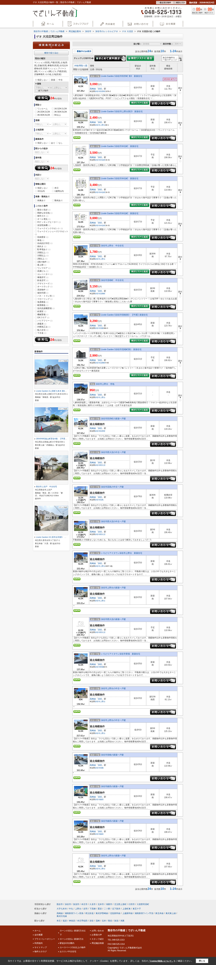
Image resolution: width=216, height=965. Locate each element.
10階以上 (42, 255)
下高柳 (92, 908)
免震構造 (42, 302)
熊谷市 (60, 904)
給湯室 (41, 311)
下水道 (41, 333)
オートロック (44, 286)
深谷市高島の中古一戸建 (112, 487)
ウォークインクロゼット (50, 228)
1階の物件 (43, 262)
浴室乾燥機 (43, 225)
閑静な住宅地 (44, 213)
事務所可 (42, 277)
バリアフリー (44, 320)
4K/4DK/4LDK (43, 115)
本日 (56, 188)
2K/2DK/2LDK (43, 112)
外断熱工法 (43, 327)
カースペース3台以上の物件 (73, 947)
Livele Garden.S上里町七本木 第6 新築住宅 (55, 391)
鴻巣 (122, 920)
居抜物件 (42, 289)
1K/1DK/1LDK (60, 108)
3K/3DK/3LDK (60, 112)
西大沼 (102, 465)
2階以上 (42, 259)
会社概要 (38, 935)
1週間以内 (59, 191)
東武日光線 (62, 916)
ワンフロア (43, 268)
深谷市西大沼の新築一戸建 (113, 619)
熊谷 (110, 920)
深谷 (100, 89)
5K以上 (57, 115)
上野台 (102, 125)
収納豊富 (42, 237)
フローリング (44, 299)
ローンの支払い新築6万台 (71, 939)
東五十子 (137, 908)
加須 (116, 920)
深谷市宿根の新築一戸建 (112, 755)
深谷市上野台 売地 (105, 384)
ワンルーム (42, 108)
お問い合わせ (98, 930)
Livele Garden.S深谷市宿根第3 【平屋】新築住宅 (124, 315)
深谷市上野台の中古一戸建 (113, 688)
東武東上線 (171, 913)
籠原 (65, 920)
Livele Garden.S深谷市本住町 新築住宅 (119, 146)
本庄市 (84, 904)
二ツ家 (107, 908)
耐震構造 (42, 305)
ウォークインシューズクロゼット (51, 232)
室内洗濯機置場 (45, 308)
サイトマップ (40, 947)
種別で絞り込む (51, 53)
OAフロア (43, 317)
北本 (104, 920)
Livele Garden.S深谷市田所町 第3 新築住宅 (121, 76)
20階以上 (42, 252)
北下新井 (116, 908)
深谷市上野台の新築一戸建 (113, 587)
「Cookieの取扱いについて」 (160, 961)
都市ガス (42, 216)
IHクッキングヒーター (49, 222)
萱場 (102, 667)
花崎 (98, 920)
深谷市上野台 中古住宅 (112, 245)
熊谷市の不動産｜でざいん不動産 (127, 930)
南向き (41, 246)
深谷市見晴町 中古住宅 (112, 280)
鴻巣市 (109, 904)
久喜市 (92, 904)
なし (61, 143)
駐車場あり (43, 249)
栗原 (100, 908)
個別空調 (42, 293)
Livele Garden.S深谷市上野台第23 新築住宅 (122, 111)
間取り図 (83, 65)
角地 (40, 240)
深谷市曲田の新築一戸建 (112, 786)
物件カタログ (40, 951)
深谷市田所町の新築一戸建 (113, 418)
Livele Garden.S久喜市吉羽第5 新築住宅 (54, 537)
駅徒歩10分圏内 (67, 943)
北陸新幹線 (115, 913)
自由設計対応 (44, 243)
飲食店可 (42, 280)
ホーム (37, 930)
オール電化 (43, 219)
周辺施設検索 (98, 943)
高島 (102, 500)
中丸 (71, 908)
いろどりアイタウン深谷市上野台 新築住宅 (121, 553)
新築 (53, 80)
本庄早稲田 (82, 920)
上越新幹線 (127, 913)
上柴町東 (126, 908)
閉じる (202, 961)
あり (53, 143)
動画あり (59, 200)
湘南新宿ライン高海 (74, 913)
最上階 (41, 265)
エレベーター (44, 274)
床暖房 (41, 324)
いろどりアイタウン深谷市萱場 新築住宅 (120, 654)
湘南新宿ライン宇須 (144, 913)
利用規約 (38, 943)
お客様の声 (97, 935)
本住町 (102, 160)
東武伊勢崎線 (102, 913)
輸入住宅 (42, 330)
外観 (76, 65)
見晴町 (102, 293)
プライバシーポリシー (44, 939)
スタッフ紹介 (98, 939)
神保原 (72, 920)
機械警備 (42, 314)
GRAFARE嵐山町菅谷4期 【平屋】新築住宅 (55, 439)
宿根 (102, 328)
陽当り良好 (43, 210)
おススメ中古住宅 (68, 951)
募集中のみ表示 (83, 51)
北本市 (101, 904)
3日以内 (41, 191)
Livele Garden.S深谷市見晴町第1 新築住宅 (121, 349)
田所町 (102, 91)
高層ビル (42, 271)
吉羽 (85, 908)
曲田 (102, 799)
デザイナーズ (44, 283)
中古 (61, 80)
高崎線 (93, 89)
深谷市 (97, 91)
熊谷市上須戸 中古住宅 (46, 487)
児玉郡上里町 (120, 904)
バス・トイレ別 (45, 296)
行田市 (132, 904)
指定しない (42, 80)
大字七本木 (62, 908)
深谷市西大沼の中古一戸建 (113, 452)
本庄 (59, 920)
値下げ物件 (43, 90)
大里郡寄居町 (143, 904)
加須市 (76, 904)
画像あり (41, 200)
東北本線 (159, 913)
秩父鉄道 (89, 913)
